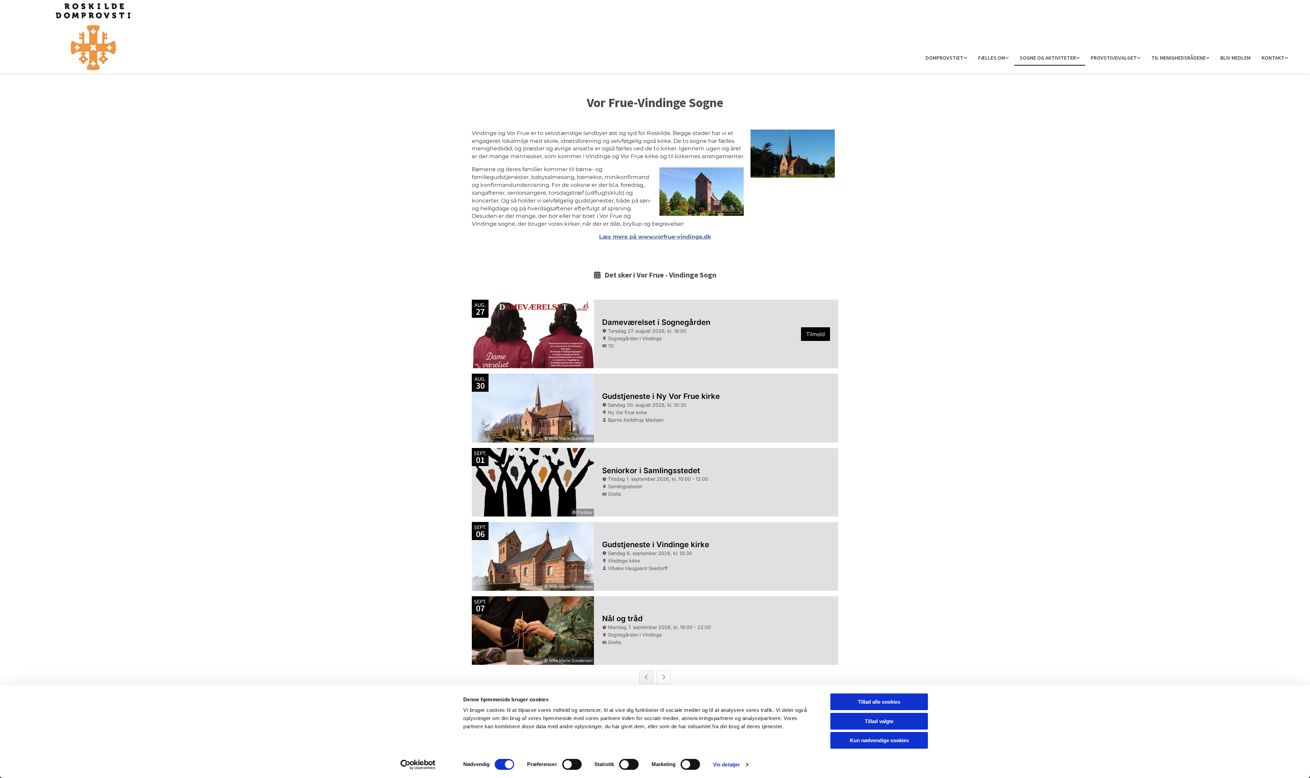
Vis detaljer (726, 764)
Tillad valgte (879, 721)
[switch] (572, 764)
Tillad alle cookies (879, 702)
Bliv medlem (1235, 57)
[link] (946, 58)
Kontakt (1273, 57)
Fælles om (991, 57)
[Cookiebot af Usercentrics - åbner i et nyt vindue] (418, 765)
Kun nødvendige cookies (879, 740)
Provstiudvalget (1114, 57)
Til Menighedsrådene (1178, 57)
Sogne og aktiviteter (1048, 57)
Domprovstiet (944, 57)
